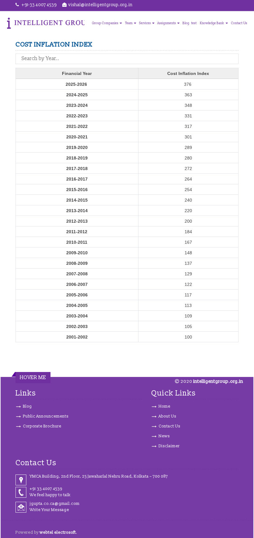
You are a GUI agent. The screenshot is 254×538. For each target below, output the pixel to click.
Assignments (167, 23)
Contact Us (239, 23)
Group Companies (105, 23)
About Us (167, 416)
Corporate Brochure (42, 426)
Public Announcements (45, 416)
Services (145, 23)
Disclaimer (169, 446)
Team (129, 23)
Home (164, 406)
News (164, 436)
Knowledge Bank (212, 23)
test (194, 23)
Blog (185, 23)
